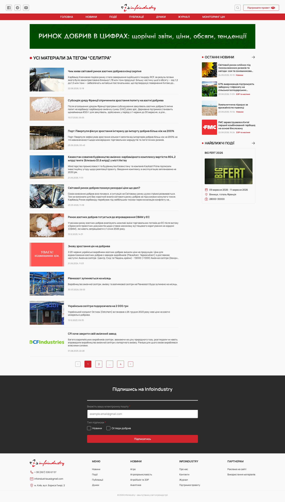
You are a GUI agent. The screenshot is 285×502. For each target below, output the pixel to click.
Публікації (136, 17)
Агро (133, 469)
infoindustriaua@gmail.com (48, 478)
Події (113, 17)
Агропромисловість (141, 474)
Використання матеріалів (241, 474)
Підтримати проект (258, 7)
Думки (161, 17)
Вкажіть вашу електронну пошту (108, 406)
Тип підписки (95, 422)
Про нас (183, 469)
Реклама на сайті (236, 469)
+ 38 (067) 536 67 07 (45, 472)
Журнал (184, 17)
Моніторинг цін (213, 17)
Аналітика (135, 485)
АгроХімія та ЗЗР (139, 479)
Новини (91, 17)
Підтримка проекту (189, 485)
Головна (66, 17)
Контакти (184, 474)
